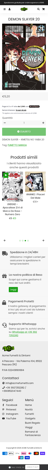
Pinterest (10, 409)
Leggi (13, 289)
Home (28, 405)
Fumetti (29, 414)
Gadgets (30, 418)
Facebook (11, 405)
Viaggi (28, 427)
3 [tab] (25, 240)
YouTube (10, 418)
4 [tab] (28, 240)
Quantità (7, 118)
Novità (29, 409)
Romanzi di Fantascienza (33, 433)
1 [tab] (20, 240)
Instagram (11, 414)
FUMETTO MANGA (17, 145)
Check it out (32, 467)
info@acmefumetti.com (19, 383)
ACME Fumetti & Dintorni (32, 448)
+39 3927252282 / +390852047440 (14, 389)
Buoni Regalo (32, 422)
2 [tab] (22, 240)
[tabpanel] (12, 196)
